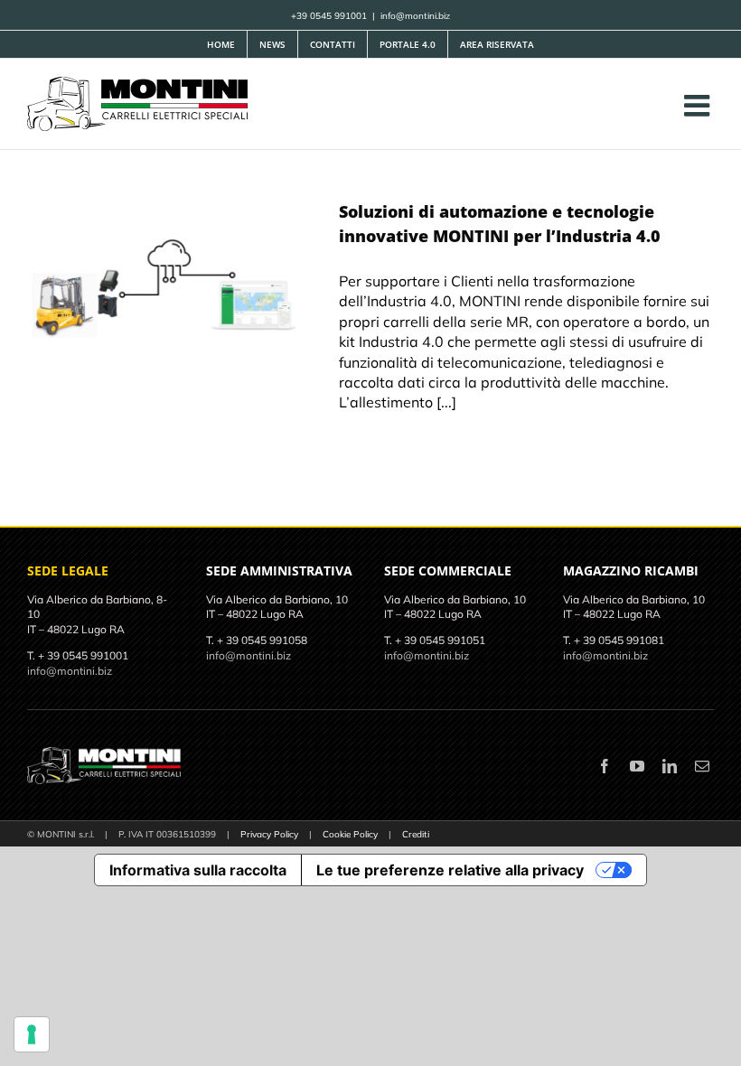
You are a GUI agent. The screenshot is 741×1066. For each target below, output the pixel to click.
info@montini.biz (415, 16)
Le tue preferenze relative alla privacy (450, 870)
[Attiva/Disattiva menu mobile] (699, 105)
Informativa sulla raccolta (197, 870)
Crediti (415, 834)
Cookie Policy (350, 834)
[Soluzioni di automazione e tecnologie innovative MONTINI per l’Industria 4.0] (171, 291)
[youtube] (637, 766)
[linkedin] (669, 766)
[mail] (702, 766)
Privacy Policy (269, 834)
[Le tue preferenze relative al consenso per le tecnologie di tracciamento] (31, 1034)
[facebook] (604, 766)
